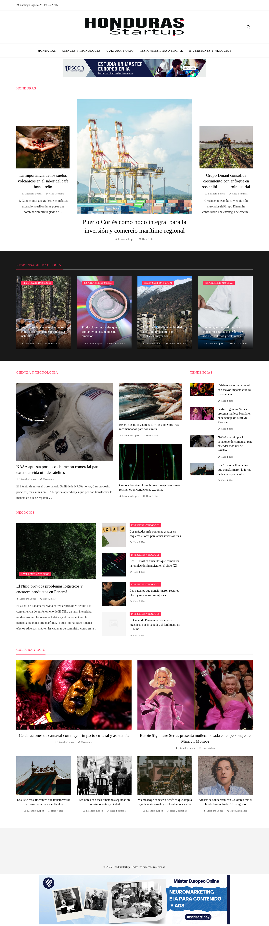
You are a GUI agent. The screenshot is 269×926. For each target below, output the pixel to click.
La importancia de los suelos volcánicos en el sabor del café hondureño (43, 181)
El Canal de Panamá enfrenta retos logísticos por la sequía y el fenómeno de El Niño (155, 624)
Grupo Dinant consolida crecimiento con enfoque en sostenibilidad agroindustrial (226, 181)
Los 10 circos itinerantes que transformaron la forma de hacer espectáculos (234, 470)
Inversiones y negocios (35, 574)
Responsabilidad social (37, 283)
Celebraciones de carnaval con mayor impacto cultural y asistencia (234, 390)
